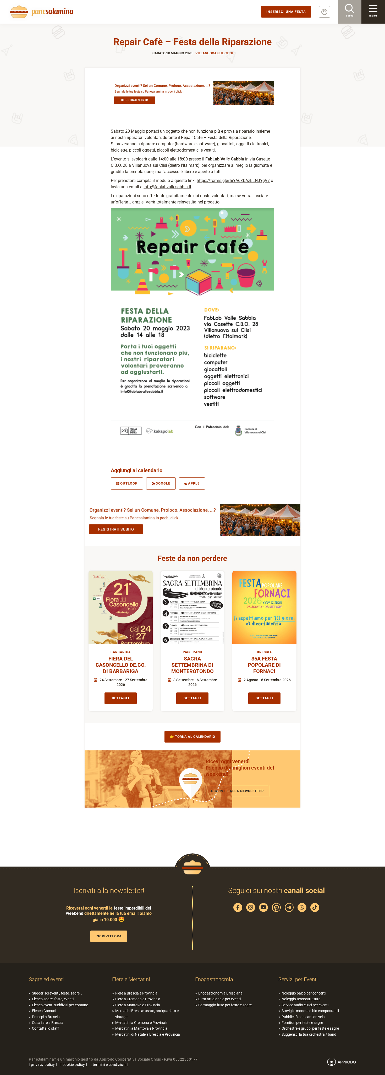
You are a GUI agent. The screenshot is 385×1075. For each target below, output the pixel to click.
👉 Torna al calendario (192, 737)
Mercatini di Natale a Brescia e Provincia (147, 1034)
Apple (194, 483)
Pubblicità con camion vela (303, 1017)
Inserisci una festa (286, 12)
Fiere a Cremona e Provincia (137, 999)
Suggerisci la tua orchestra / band (309, 1034)
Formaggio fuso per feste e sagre (225, 1005)
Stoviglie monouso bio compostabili (310, 1011)
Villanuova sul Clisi (214, 53)
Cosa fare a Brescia (47, 1022)
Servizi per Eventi (298, 979)
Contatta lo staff (45, 1028)
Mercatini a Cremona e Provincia (141, 1022)
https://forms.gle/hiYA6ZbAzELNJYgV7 (233, 180)
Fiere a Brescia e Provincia (136, 993)
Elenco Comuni (44, 1011)
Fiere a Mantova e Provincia (137, 1005)
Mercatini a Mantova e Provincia (141, 1028)
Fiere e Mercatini (131, 979)
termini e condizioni (109, 1064)
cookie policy (74, 1064)
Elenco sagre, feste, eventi (53, 999)
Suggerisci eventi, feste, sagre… (57, 993)
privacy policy (43, 1064)
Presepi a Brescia (46, 1017)
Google (163, 483)
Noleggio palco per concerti (304, 993)
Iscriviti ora (109, 936)
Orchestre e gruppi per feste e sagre (310, 1028)
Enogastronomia (214, 979)
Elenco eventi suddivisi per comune (60, 1005)
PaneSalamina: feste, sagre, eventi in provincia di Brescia (40, 12)
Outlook (129, 483)
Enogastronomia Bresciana (220, 993)
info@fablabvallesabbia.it (167, 186)
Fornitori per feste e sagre (302, 1022)
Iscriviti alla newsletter (237, 791)
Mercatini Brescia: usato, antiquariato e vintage (147, 1014)
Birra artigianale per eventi (219, 999)
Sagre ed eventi (46, 979)
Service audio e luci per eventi (305, 1005)
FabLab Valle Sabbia (224, 159)
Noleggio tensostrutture (301, 999)
